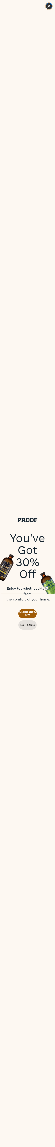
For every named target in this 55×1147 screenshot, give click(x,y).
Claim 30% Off (27, 613)
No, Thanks (27, 624)
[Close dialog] (49, 6)
